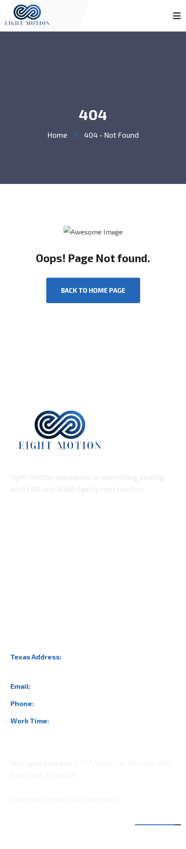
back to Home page (93, 290)
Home (57, 134)
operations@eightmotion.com (79, 686)
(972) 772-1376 (59, 703)
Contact (22, 599)
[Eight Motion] (27, 11)
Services (23, 581)
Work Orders (30, 564)
